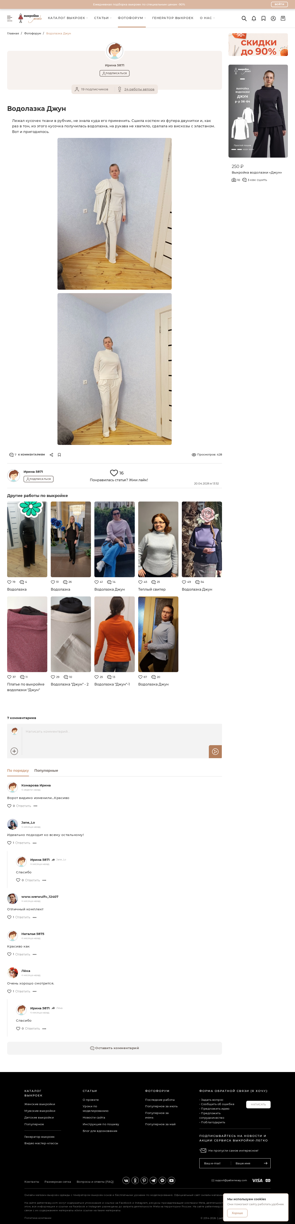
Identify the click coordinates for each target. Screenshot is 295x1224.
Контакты (31, 1181)
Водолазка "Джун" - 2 (70, 684)
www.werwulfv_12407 (39, 897)
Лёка (25, 971)
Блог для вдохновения (100, 1131)
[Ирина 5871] (13, 475)
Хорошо (237, 1213)
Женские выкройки (39, 1104)
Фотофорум (32, 33)
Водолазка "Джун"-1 (112, 684)
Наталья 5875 (32, 934)
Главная (13, 33)
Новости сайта (94, 1117)
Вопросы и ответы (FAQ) (95, 1181)
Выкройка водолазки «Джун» (257, 172)
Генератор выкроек (39, 1136)
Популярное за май (160, 1124)
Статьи (90, 1091)
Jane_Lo (28, 822)
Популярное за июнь (157, 1115)
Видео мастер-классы (41, 1143)
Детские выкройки (39, 1117)
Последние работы (160, 1099)
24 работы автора (139, 89)
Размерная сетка (57, 1181)
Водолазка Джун (109, 589)
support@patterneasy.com (231, 1180)
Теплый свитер (152, 589)
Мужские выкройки (39, 1110)
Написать (258, 1104)
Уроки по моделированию (96, 1108)
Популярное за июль (161, 1106)
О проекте (91, 1099)
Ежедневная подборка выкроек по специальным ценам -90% (139, 4)
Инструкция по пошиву (101, 1124)
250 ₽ (238, 166)
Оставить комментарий (116, 1048)
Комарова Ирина (36, 785)
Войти (279, 4)
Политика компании (38, 1217)
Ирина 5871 (33, 472)
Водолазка (17, 589)
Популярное (34, 1124)
